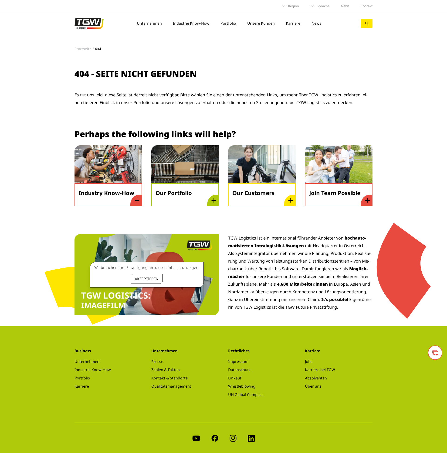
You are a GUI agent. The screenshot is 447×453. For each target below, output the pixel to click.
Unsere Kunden (261, 23)
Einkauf (234, 378)
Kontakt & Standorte (169, 378)
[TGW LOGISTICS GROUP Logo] (89, 23)
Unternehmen (149, 23)
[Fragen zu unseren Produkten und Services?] (435, 352)
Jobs (308, 361)
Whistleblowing (241, 386)
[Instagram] (233, 438)
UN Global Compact (245, 394)
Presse (157, 361)
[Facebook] (214, 438)
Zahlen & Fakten (165, 369)
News (345, 6)
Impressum (238, 361)
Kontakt (366, 6)
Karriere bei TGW (320, 369)
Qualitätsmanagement (171, 386)
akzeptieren (147, 278)
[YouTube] (196, 438)
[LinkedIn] (251, 438)
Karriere (293, 23)
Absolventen (316, 378)
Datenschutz (239, 369)
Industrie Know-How (191, 23)
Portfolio (228, 23)
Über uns (313, 386)
